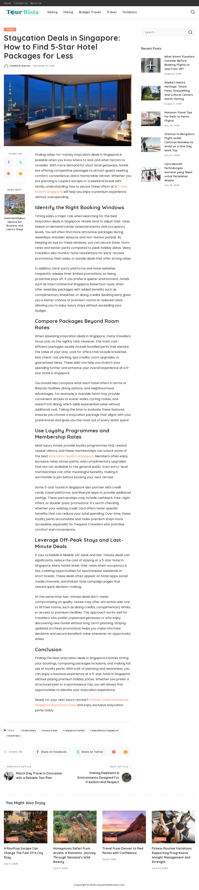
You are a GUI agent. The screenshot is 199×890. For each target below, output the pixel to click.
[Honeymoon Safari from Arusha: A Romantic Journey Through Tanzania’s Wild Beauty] (75, 827)
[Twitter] (20, 162)
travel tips (14, 735)
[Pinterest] (8, 173)
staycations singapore (105, 730)
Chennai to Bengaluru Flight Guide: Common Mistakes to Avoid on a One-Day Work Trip (179, 142)
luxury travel (50, 730)
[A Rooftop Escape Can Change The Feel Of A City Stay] (25, 827)
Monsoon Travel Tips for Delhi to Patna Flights (178, 116)
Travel (10, 29)
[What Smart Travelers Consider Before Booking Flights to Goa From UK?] (151, 65)
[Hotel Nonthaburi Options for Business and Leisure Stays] (14, 204)
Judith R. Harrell (20, 65)
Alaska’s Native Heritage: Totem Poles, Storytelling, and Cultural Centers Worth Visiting (178, 91)
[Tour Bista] (22, 12)
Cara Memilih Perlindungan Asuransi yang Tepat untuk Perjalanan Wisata (178, 172)
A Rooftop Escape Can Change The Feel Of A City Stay (23, 852)
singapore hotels (74, 730)
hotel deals (29, 730)
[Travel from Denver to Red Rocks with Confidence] (124, 827)
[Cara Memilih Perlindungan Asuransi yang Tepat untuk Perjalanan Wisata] (151, 174)
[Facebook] (8, 162)
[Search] (192, 12)
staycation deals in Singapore (71, 456)
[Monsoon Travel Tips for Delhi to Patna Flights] (151, 118)
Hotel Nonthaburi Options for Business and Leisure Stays (14, 224)
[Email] (20, 173)
